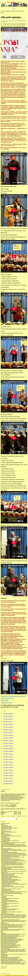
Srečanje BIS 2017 (5, 907)
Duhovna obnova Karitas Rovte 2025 (8, 943)
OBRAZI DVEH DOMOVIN (6, 878)
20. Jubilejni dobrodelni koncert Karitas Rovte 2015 (11, 911)
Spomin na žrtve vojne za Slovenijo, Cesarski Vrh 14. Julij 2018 (13, 854)
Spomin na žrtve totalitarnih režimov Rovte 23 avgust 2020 (12, 917)
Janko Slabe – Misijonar (6, 837)
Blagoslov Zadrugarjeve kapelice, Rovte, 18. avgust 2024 (12, 939)
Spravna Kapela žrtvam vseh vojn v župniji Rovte (11, 835)
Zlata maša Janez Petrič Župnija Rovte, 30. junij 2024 (11, 938)
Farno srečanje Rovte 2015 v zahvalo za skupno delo (12, 893)
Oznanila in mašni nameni (6, 826)
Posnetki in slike (6, 702)
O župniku (17, 802)
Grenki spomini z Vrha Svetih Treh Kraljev (9, 856)
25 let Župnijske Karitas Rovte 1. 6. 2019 (9, 901)
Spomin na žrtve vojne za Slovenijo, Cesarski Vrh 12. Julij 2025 (13, 949)
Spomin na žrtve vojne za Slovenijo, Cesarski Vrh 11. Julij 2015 (13, 891)
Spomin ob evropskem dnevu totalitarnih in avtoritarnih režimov (12, 887)
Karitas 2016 (3, 908)
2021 (2, 918)
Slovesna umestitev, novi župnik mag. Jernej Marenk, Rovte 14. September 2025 (13, 955)
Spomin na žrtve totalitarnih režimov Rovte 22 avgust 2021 (13, 921)
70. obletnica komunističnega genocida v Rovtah (11, 880)
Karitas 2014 (3, 912)
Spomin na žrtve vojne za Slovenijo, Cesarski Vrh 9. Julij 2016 (13, 871)
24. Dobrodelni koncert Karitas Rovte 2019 (10, 898)
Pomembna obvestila (5, 823)
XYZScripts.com (20, 975)
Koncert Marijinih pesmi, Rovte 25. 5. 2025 (9, 946)
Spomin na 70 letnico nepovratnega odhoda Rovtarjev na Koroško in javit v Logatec (14, 884)
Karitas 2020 (3, 896)
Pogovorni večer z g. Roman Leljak (8, 881)
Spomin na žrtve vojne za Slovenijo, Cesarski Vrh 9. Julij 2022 (13, 924)
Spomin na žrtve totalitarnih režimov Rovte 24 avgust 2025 (12, 950)
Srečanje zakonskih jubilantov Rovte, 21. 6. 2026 (10, 795)
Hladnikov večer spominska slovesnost (9, 876)
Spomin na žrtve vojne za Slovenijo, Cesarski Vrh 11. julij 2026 (13, 794)
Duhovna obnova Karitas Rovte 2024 (8, 937)
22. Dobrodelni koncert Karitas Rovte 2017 (10, 906)
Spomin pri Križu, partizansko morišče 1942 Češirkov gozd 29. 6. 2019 (14, 847)
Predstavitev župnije (5, 833)
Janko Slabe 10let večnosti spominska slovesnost (11, 863)
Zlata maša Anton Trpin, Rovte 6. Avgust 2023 (10, 930)
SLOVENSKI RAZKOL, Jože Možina (7, 843)
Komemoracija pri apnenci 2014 (7, 890)
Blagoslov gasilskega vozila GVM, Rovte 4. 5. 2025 (11, 945)
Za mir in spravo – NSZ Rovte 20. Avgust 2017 (10, 858)
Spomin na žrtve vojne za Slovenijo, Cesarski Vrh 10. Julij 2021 (13, 920)
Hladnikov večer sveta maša (7, 875)
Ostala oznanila (4, 825)
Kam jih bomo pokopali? (6, 868)
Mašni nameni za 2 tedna (6, 827)
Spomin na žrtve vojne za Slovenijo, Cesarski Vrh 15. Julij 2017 (13, 860)
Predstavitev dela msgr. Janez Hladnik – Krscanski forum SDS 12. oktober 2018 (13, 851)
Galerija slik (4, 21)
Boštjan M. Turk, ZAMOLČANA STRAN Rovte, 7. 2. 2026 (11, 798)
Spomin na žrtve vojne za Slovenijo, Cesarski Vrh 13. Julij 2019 (13, 845)
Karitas (2, 894)
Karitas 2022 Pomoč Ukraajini (7, 895)
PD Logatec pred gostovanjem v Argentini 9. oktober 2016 (12, 867)
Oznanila (2, 824)
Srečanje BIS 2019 (5, 899)
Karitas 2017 (3, 905)
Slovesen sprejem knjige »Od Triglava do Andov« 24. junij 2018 (14, 855)
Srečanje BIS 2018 (5, 904)
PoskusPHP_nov (4, 956)
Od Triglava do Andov (5, 839)
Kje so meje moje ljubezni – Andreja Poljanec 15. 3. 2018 (12, 857)
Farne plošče (3, 836)
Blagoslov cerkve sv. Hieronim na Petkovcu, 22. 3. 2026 (12, 796)
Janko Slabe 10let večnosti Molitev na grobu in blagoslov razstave (13, 865)
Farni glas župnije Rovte (6, 831)
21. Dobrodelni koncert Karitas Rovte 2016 (10, 908)
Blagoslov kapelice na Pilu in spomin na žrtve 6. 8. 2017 (12, 859)
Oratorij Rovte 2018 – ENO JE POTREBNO (9, 852)
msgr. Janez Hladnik (5, 838)
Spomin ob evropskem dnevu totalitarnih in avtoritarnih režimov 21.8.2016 (13, 870)
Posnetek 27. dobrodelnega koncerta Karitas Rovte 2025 (13, 20)
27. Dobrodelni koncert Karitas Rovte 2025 (9, 958)
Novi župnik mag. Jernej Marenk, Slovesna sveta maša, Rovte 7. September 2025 (14, 952)
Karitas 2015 (3, 910)
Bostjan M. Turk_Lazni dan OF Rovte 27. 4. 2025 (10, 944)
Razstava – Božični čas (5, 858)
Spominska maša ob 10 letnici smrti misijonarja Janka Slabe (13, 862)
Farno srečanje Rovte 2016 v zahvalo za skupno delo (12, 866)
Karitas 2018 (3, 902)
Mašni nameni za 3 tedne (6, 829)
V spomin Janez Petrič (5, 800)
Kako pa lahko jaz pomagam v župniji (8, 832)
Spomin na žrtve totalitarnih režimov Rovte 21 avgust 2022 (12, 926)
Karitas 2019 (3, 897)
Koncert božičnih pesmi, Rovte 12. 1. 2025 (9, 942)
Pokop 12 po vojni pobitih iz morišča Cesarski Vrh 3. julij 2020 (13, 842)
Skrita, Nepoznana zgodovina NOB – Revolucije (11, 888)
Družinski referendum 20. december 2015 (9, 879)
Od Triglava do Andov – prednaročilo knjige (10, 840)
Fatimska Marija (4, 872)
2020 (2, 931)
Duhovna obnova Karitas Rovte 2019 (9, 900)
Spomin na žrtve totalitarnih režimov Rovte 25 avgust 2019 (13, 844)
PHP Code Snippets (8, 975)
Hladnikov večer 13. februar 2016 (8, 874)
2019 (2, 932)
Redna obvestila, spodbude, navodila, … (9, 828)
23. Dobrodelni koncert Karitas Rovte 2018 (10, 903)
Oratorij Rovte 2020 (5, 923)
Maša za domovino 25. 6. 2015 (7, 885)
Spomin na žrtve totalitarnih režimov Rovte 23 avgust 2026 (12, 793)
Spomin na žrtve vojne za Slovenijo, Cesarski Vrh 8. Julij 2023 (13, 934)
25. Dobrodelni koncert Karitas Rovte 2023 (9, 936)
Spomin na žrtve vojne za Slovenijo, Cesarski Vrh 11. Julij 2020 (13, 915)
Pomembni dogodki (5, 841)
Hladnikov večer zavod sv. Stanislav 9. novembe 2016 (12, 873)
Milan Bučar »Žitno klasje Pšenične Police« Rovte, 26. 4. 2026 (13, 797)
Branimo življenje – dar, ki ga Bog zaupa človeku (10, 799)
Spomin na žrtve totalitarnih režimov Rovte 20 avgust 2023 (12, 935)
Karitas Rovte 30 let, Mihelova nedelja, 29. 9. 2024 (11, 940)
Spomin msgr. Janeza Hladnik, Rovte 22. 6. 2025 (10, 947)
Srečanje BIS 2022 (4, 928)
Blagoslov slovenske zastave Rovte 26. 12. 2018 (11, 849)
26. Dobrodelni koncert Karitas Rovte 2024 (9, 941)
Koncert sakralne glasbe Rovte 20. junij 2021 (10, 919)
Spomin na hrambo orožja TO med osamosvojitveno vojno (13, 929)
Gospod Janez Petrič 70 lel (6, 848)
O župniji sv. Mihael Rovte (6, 834)
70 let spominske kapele (6, 889)
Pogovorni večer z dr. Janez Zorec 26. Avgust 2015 (11, 892)
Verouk (2, 830)
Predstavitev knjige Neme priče (7, 882)
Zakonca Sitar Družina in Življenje (8, 910)
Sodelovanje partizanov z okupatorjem (9, 883)
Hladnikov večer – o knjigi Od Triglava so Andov (11, 877)
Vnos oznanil (3, 967)
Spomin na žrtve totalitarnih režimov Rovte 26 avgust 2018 (13, 853)
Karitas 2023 (3, 933)
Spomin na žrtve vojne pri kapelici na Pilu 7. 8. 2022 (11, 925)
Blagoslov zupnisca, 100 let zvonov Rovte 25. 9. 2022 (11, 927)
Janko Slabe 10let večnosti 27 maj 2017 (9, 861)
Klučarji (2, 832)
